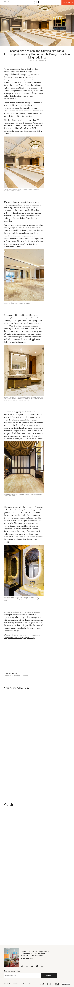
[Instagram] (22, 966)
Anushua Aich (42, 60)
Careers (15, 984)
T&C (29, 984)
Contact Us (7, 984)
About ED (23, 984)
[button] (8, 676)
